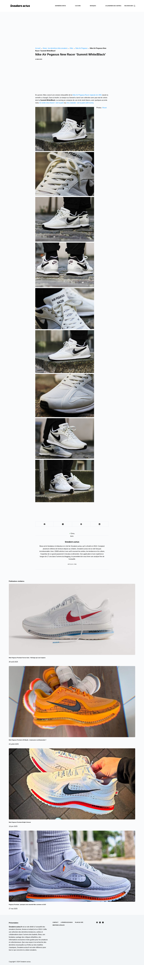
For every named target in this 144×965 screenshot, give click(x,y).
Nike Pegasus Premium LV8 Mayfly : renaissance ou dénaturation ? (27, 740)
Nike (71, 48)
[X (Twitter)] (63, 524)
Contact (55, 922)
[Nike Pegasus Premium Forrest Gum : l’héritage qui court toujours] (72, 619)
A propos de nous (67, 922)
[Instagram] (103, 922)
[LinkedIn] (99, 524)
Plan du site (79, 922)
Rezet (104, 108)
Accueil (37, 48)
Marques (93, 5)
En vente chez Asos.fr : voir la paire (51, 103)
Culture (78, 5)
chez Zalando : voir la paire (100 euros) (79, 103)
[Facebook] (44, 524)
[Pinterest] (81, 524)
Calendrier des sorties (113, 5)
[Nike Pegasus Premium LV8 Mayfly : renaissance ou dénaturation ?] (72, 701)
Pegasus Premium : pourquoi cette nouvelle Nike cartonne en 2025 (27, 904)
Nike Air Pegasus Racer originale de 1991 (87, 95)
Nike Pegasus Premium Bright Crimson (20, 822)
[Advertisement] (72, 26)
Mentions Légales (59, 925)
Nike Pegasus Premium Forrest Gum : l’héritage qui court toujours (27, 657)
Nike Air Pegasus (81, 48)
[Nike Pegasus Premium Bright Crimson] (72, 783)
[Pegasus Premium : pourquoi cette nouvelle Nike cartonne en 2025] (72, 866)
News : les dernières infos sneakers (55, 48)
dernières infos (60, 5)
